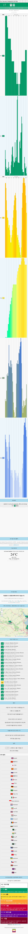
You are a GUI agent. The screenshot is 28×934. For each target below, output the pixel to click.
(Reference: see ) (14, 904)
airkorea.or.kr (17, 924)
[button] (26, 617)
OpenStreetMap (20, 636)
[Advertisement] (14, 522)
